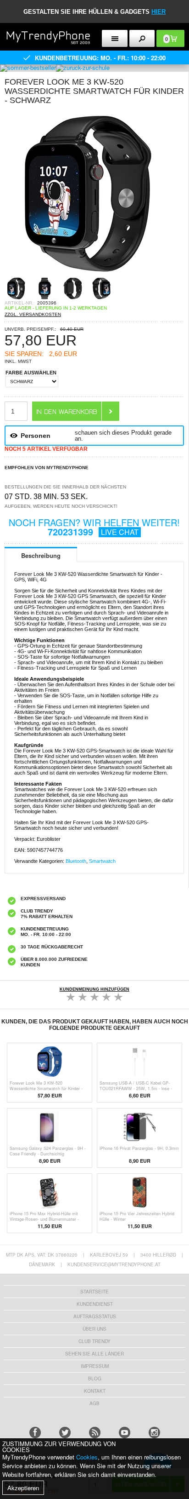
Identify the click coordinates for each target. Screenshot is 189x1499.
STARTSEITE (94, 1291)
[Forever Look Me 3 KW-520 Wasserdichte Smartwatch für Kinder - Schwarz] (87, 274)
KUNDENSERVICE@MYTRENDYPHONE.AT (114, 1264)
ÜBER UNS (94, 1329)
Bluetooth (76, 861)
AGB (94, 1403)
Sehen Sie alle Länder (94, 1353)
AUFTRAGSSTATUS (94, 1316)
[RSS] (94, 1432)
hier (158, 11)
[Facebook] (35, 1432)
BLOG (94, 1378)
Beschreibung (41, 555)
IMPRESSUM (95, 1366)
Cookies (87, 1457)
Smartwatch (102, 861)
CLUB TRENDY (94, 1341)
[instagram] (154, 1432)
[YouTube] (124, 1432)
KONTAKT (95, 1391)
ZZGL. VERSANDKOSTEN (33, 314)
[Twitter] (65, 1432)
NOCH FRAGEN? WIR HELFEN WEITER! (94, 527)
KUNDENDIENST (95, 1304)
